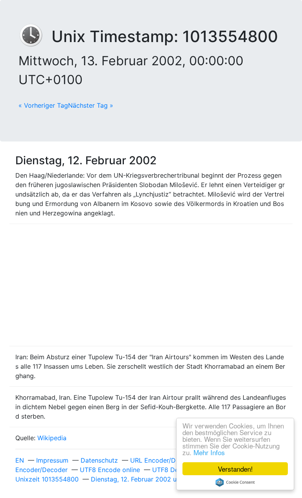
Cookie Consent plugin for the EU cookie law (235, 482)
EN (19, 460)
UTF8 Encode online (110, 470)
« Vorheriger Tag (43, 105)
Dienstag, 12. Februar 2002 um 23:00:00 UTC (158, 479)
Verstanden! (235, 469)
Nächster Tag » (90, 105)
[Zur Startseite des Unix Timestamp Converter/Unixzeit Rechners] (35, 36)
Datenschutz (99, 460)
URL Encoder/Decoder (163, 460)
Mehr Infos (209, 452)
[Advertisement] (151, 285)
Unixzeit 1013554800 (47, 479)
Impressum (52, 460)
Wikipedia (51, 438)
